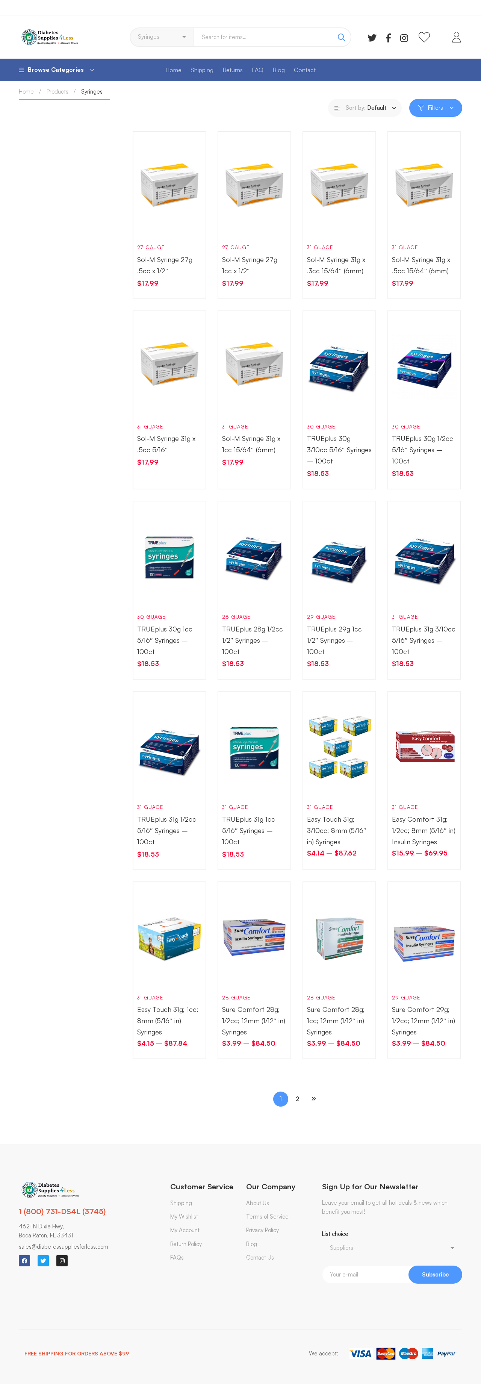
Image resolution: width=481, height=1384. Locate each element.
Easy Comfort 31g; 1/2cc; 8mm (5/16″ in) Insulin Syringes (423, 830)
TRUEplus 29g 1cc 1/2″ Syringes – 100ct (334, 640)
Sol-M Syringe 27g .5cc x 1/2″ (164, 265)
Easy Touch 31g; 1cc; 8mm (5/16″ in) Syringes (167, 1020)
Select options (320, 786)
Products (57, 91)
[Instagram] (404, 37)
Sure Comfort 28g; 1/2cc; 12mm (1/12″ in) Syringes (253, 1020)
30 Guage (321, 427)
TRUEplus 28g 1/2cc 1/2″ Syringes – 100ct (252, 640)
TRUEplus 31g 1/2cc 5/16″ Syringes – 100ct (166, 830)
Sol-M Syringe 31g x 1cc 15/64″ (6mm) (251, 444)
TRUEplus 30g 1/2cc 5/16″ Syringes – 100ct (422, 449)
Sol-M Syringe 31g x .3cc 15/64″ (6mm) (336, 265)
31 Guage (320, 247)
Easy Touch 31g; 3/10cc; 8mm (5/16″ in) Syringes (336, 830)
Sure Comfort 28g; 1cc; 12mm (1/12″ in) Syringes (336, 1020)
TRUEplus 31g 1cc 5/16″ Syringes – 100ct (248, 830)
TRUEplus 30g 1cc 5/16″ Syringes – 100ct (164, 640)
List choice (335, 1233)
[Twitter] (372, 37)
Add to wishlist (172, 226)
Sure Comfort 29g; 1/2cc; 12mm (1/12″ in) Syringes (423, 1020)
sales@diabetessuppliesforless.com (63, 1246)
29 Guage (321, 617)
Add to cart (150, 226)
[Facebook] (388, 37)
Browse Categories (56, 69)
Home (26, 91)
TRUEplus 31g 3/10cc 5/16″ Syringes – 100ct (423, 640)
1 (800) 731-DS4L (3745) (62, 1211)
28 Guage (236, 617)
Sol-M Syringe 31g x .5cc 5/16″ (166, 444)
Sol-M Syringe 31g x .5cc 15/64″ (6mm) (421, 265)
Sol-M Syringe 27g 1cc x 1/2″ (249, 265)
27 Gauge (151, 247)
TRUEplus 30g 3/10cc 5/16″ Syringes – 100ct (339, 449)
